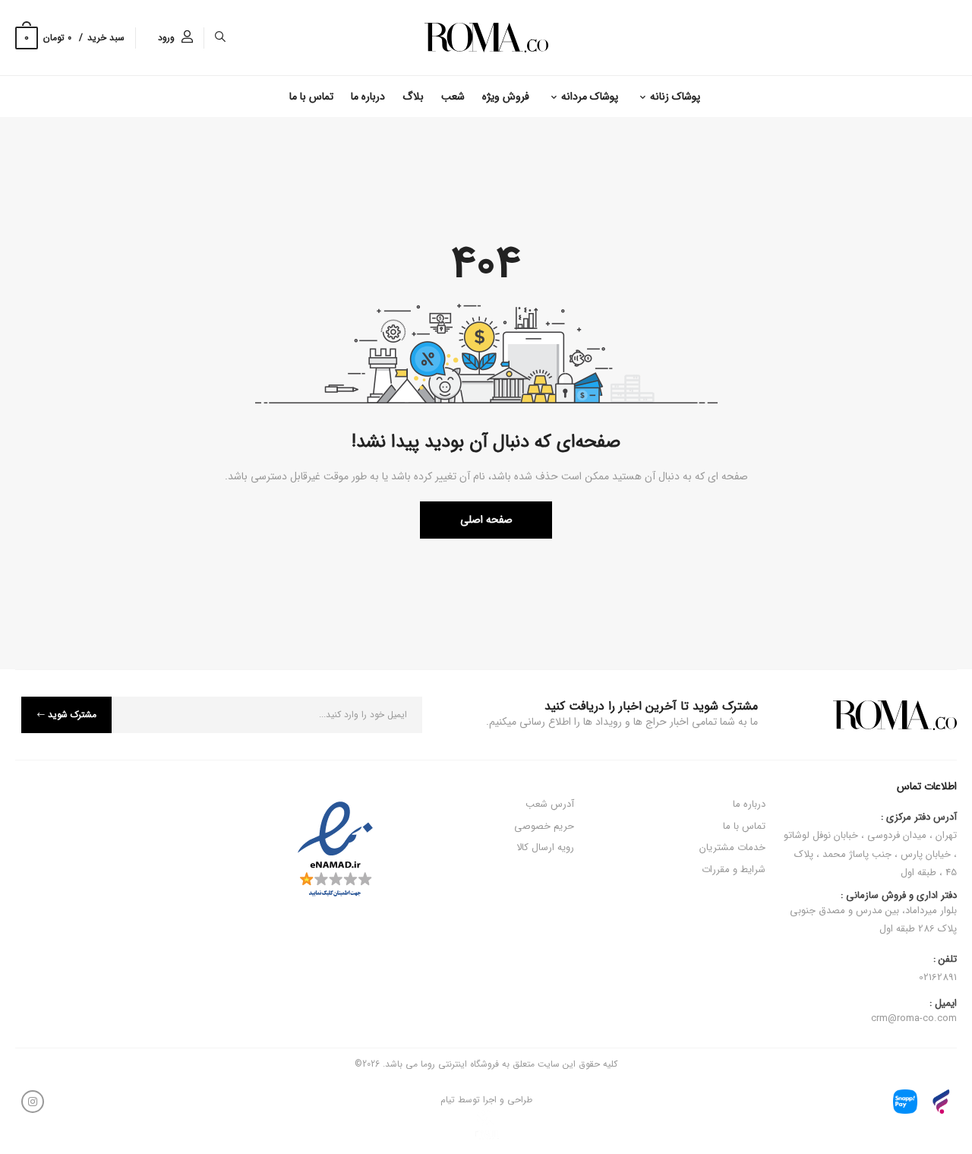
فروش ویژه (505, 96)
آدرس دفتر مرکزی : (919, 817)
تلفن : (945, 959)
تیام (447, 1099)
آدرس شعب (549, 804)
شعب (453, 96)
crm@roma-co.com (914, 1018)
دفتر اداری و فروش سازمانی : (873, 913)
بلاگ (413, 96)
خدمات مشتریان (732, 847)
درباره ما (368, 96)
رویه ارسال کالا (545, 847)
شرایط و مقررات (733, 869)
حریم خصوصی (544, 826)
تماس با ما (311, 96)
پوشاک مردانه (589, 96)
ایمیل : (943, 1003)
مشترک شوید (72, 714)
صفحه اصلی (486, 519)
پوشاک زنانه (675, 96)
